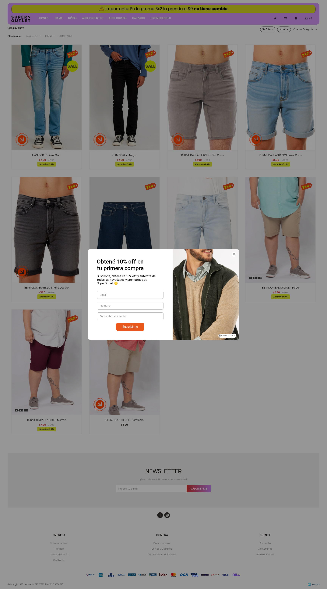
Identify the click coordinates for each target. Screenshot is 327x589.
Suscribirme (130, 327)
